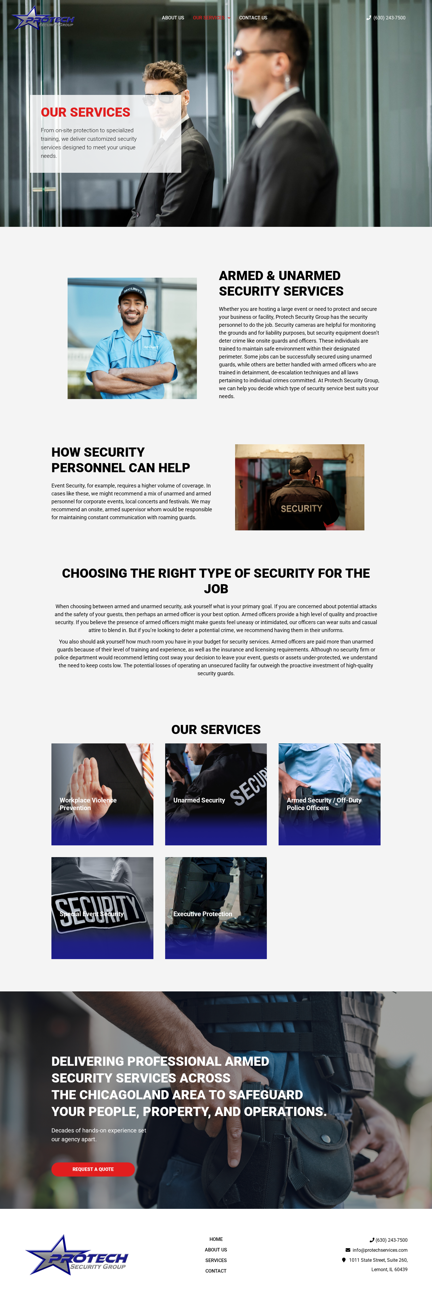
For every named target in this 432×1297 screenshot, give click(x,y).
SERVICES (216, 1260)
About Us (173, 18)
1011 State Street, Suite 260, (377, 1260)
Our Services (209, 18)
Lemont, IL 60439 (389, 1269)
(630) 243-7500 (388, 18)
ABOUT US (216, 1250)
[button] (212, 18)
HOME (216, 1239)
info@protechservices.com (379, 1250)
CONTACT (216, 1271)
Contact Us (253, 18)
